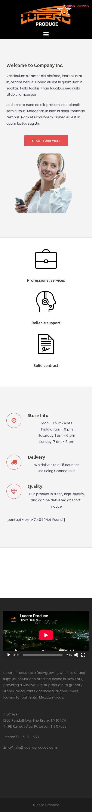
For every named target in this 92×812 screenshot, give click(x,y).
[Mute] (76, 655)
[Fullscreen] (83, 655)
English (69, 6)
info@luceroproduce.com (35, 747)
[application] (46, 635)
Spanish (82, 6)
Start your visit (46, 140)
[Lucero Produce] (46, 14)
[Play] (9, 655)
